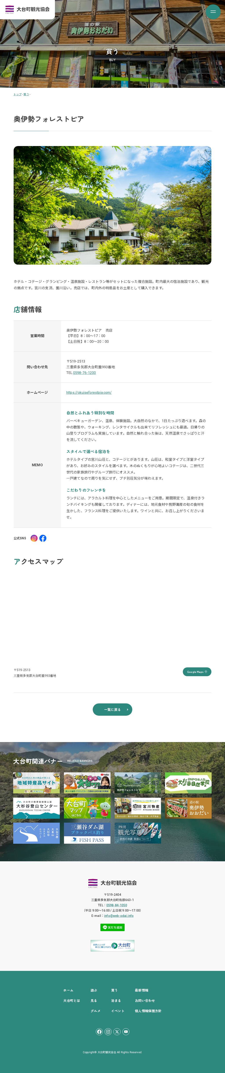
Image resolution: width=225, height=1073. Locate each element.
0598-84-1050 (116, 905)
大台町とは (71, 1000)
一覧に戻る (112, 709)
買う (114, 990)
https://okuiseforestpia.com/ (89, 392)
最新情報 (141, 990)
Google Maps (195, 672)
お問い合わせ (145, 1000)
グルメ (95, 1010)
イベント (118, 1010)
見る (94, 1000)
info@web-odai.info (119, 916)
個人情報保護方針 (148, 1010)
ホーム (68, 990)
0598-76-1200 (84, 373)
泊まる (116, 1000)
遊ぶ (94, 990)
